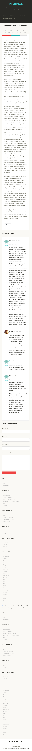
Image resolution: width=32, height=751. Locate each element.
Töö (4, 596)
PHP (4, 583)
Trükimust (21, 15)
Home (3, 15)
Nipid (4, 581)
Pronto (11, 331)
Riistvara (5, 588)
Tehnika (5, 594)
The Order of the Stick (8, 517)
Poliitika (5, 585)
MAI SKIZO (6, 575)
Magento (5, 573)
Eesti (4, 562)
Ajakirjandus (6, 556)
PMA (4, 503)
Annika (11, 240)
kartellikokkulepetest (10, 102)
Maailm (5, 571)
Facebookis (6, 542)
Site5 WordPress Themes (12, 748)
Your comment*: (6, 453)
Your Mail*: (5, 436)
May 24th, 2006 (19, 375)
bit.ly (4, 483)
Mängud (5, 577)
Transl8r (5, 505)
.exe (4, 531)
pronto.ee (16, 3)
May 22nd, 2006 (17, 240)
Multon (4, 533)
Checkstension (7, 495)
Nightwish (20, 57)
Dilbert (4, 515)
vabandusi (7, 135)
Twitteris (5, 547)
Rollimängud (6, 590)
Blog (4, 560)
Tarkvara (5, 592)
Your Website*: (6, 444)
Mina (4, 579)
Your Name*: (5, 428)
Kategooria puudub (10, 32)
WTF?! (4, 600)
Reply (6, 245)
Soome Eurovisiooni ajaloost (15, 25)
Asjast (12, 15)
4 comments (23, 32)
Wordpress (6, 485)
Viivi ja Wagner (7, 521)
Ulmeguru (12, 376)
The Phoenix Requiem (8, 519)
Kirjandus (5, 569)
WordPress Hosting (25, 748)
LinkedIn (5, 544)
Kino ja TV (5, 567)
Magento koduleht (7, 497)
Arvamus (5, 558)
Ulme (4, 598)
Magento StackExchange (9, 499)
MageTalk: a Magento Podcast (11, 501)
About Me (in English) (7, 18)
